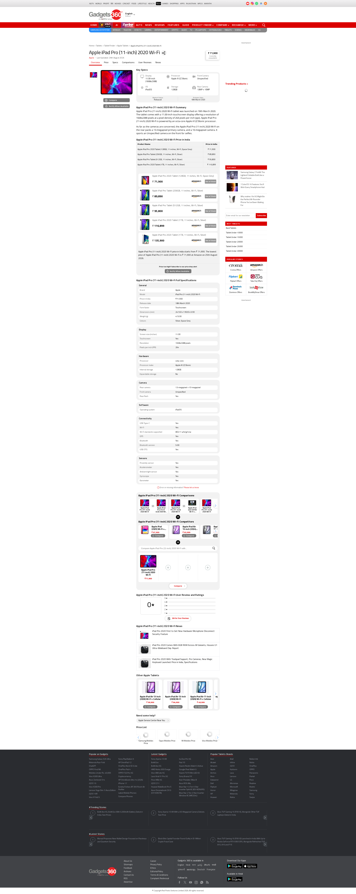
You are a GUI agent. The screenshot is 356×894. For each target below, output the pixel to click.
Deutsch (201, 870)
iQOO (232, 766)
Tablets (228, 30)
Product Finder (202, 25)
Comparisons (128, 62)
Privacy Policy (156, 865)
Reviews (160, 25)
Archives (127, 872)
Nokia (232, 797)
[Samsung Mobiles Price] (145, 734)
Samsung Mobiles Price (146, 742)
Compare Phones (125, 797)
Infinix (232, 763)
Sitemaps (128, 865)
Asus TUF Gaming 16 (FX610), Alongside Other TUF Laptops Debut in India (238, 813)
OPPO (251, 770)
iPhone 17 (122, 783)
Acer (212, 759)
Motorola (234, 794)
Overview (95, 62)
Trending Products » (236, 84)
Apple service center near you (151, 721)
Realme (252, 783)
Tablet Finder (109, 46)
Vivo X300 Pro (95, 787)
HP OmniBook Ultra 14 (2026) (130, 780)
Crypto (175, 30)
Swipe (252, 797)
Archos (213, 773)
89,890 (157, 196)
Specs (115, 62)
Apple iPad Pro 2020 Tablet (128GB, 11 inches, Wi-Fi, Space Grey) (183, 176)
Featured (232, 167)
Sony (251, 794)
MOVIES (118, 4)
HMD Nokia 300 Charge (160, 770)
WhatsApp (201, 882)
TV (191, 30)
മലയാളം (191, 870)
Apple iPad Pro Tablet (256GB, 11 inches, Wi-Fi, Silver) (177, 191)
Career (153, 861)
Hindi (188, 865)
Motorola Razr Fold (97, 763)
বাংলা (194, 865)
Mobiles (116, 30)
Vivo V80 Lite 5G (158, 773)
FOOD (134, 4)
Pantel (252, 776)
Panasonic (253, 773)
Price (106, 62)
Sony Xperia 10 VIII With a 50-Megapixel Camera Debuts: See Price (181, 813)
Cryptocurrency (124, 776)
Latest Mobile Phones (127, 793)
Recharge (238, 25)
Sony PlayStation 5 (126, 759)
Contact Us (129, 875)
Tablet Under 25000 (234, 247)
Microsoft (234, 787)
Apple (91, 58)
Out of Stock (211, 182)
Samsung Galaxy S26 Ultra (100, 759)
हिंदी (112, 4)
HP (211, 794)
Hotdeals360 (215, 30)
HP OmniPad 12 (124, 763)
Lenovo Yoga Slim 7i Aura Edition (102, 790)
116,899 (158, 226)
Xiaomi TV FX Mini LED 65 (189, 773)
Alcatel (213, 763)
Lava (232, 773)
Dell (212, 783)
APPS (182, 4)
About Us (128, 861)
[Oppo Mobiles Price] (167, 734)
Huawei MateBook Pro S (161, 787)
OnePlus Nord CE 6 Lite (127, 766)
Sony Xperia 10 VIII (159, 759)
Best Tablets (231, 228)
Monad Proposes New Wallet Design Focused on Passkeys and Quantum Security (122, 840)
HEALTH (151, 4)
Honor (213, 790)
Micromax (234, 783)
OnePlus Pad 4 (124, 770)
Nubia (251, 763)
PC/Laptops (200, 30)
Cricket (126, 4)
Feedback (128, 868)
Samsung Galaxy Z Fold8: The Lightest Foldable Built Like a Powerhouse (253, 175)
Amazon (213, 766)
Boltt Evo (155, 763)
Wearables (250, 30)
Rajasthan (191, 4)
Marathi (208, 4)
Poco (251, 780)
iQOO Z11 (155, 783)
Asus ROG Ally (185, 783)
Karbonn (233, 770)
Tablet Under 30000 (234, 251)
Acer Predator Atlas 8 (188, 780)
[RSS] (265, 3)
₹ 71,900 (212, 53)
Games (165, 4)
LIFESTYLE (142, 4)
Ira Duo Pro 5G (185, 759)
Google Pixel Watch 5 (187, 770)
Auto (139, 25)
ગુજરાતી (181, 870)
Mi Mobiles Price (188, 741)
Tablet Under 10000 (234, 233)
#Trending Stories (97, 807)
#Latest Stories (97, 834)
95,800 (157, 211)
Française (211, 870)
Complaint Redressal (159, 879)
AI (117, 25)
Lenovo (233, 776)
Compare (221, 25)
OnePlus (253, 766)
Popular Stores (235, 259)
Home (93, 25)
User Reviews (144, 62)
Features (173, 25)
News (148, 25)
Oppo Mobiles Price (167, 741)
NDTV (91, 4)
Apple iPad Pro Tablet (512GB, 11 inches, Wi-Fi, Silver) (177, 205)
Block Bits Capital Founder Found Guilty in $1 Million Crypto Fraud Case (179, 840)
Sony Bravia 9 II (185, 776)
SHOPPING (174, 4)
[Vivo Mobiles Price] (209, 734)
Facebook (179, 882)
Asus (212, 776)
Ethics (153, 868)
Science (238, 30)
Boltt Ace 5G (156, 766)
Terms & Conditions (159, 875)
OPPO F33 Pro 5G (125, 773)
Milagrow (234, 790)
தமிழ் (200, 865)
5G (259, 30)
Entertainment (161, 30)
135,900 (158, 241)
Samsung (253, 790)
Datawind (214, 780)
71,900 (157, 182)
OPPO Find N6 (95, 770)
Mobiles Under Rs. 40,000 (100, 773)
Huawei (213, 797)
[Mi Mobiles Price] (188, 734)
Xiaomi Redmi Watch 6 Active (191, 766)
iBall (231, 759)
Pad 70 (182, 763)
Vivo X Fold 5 (94, 797)
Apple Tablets (122, 46)
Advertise (128, 882)
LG (231, 780)
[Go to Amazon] (145, 180)
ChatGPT (92, 766)
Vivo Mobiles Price (209, 741)
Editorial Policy (156, 872)
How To (137, 30)
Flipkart (213, 787)
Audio (184, 30)
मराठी (214, 865)
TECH (158, 4)
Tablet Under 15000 (234, 237)
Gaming (148, 30)
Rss (207, 882)
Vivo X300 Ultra (95, 776)
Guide (185, 25)
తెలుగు (207, 865)
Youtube (190, 882)
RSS (126, 879)
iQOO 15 (92, 783)
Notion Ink (253, 759)
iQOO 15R (93, 794)
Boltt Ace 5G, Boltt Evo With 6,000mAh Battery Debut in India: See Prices (120, 813)
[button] (215, 505)
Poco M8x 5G (156, 780)
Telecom (127, 30)
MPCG (200, 4)
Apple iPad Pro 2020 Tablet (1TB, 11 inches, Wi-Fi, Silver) (179, 220)
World (98, 4)
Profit (106, 4)
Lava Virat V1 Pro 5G (159, 776)
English (181, 865)
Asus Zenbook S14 (97, 780)
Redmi (252, 787)
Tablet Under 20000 (234, 242)
